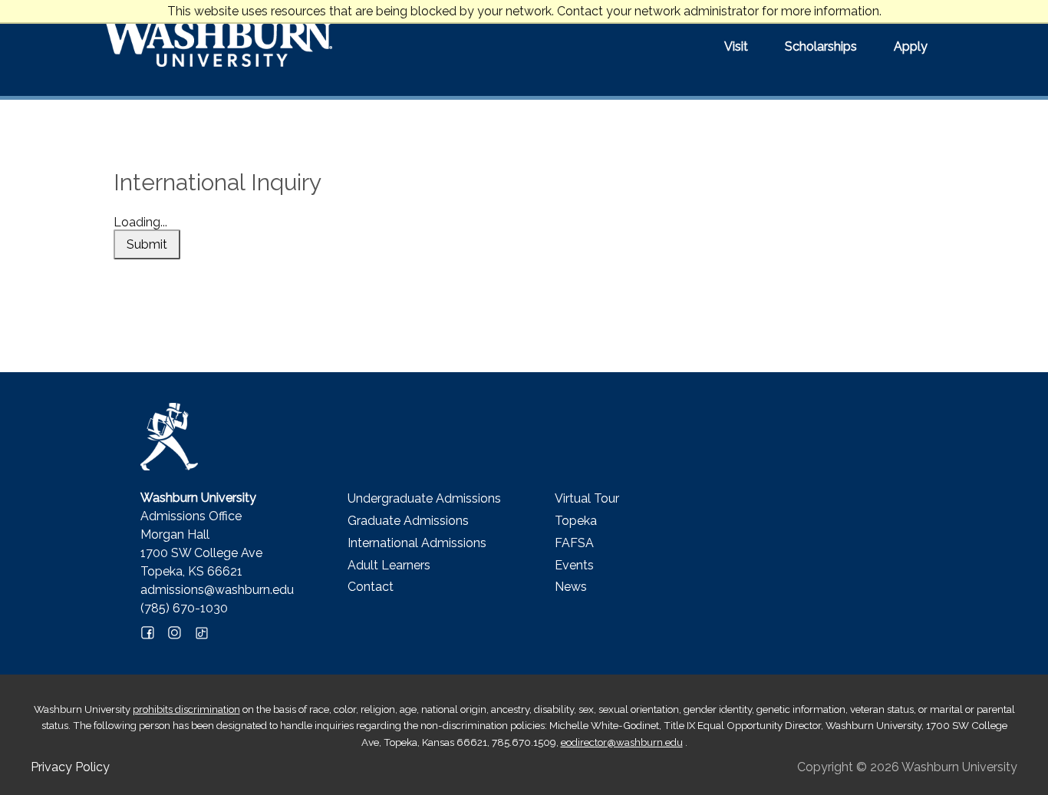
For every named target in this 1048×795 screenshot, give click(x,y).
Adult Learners (389, 565)
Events (574, 565)
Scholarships (821, 46)
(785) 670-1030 (184, 608)
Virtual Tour (587, 498)
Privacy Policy (70, 767)
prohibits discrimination (186, 709)
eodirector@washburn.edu (622, 742)
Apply (911, 46)
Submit (147, 244)
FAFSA (574, 543)
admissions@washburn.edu (217, 589)
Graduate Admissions (408, 520)
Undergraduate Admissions (424, 498)
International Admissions (417, 543)
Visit (736, 46)
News (571, 586)
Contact (371, 586)
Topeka (576, 520)
